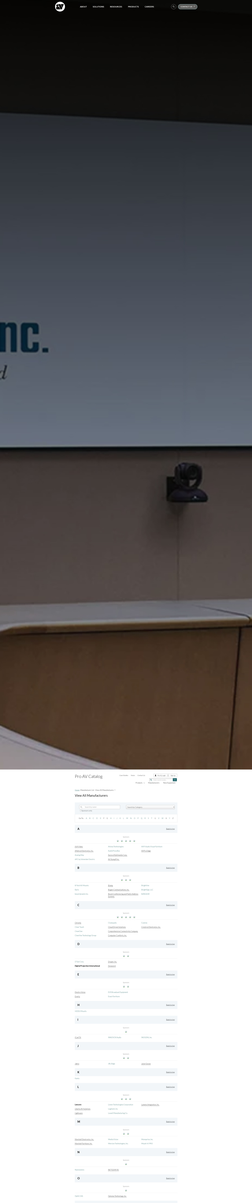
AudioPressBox (114, 851)
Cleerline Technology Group (85, 935)
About (83, 6)
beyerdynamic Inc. (81, 894)
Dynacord (112, 966)
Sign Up (173, 775)
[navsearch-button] (173, 6)
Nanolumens (79, 1170)
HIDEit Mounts (81, 1011)
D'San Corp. (79, 962)
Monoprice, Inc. (147, 1139)
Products (133, 6)
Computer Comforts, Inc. (117, 935)
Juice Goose (146, 1064)
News (133, 775)
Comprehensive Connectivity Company (123, 931)
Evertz (77, 996)
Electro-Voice (80, 992)
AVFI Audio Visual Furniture (151, 846)
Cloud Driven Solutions (117, 927)
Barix (77, 890)
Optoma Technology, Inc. (117, 1196)
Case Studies (123, 775)
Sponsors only (86, 810)
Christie (78, 923)
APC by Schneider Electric (85, 859)
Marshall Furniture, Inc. (83, 1143)
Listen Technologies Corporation (120, 1104)
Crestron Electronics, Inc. (151, 927)
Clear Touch (79, 927)
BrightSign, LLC (147, 890)
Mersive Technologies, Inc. (118, 1143)
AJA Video (79, 846)
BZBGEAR (145, 894)
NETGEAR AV (113, 1170)
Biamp (110, 885)
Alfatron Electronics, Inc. (84, 851)
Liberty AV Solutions (82, 1109)
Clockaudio (112, 923)
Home (77, 790)
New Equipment (169, 783)
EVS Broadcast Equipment (118, 992)
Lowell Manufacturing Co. (118, 1113)
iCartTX (78, 1037)
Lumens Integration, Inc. (150, 1104)
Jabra (77, 1064)
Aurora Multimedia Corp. (117, 855)
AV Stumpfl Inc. (113, 859)
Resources (116, 6)
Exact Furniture (114, 996)
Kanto (77, 1078)
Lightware (79, 1113)
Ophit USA (79, 1196)
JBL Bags (111, 1064)
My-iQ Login (161, 775)
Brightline (145, 885)
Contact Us (141, 775)
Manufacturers (153, 783)
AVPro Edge (146, 851)
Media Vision (113, 1139)
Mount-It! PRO (147, 1143)
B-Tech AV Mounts (82, 885)
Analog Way (79, 855)
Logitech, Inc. (113, 1109)
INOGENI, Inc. (146, 1037)
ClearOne (78, 931)
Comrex (144, 923)
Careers (149, 6)
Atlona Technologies (116, 846)
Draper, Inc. (112, 962)
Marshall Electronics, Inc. (84, 1139)
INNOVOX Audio (114, 1037)
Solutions (98, 6)
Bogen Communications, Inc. (118, 890)
